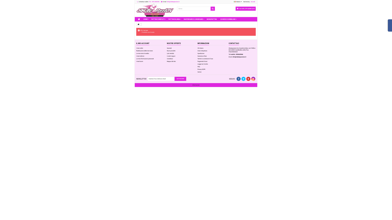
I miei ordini (139, 48)
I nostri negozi (171, 56)
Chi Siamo (200, 48)
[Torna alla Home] (138, 24)
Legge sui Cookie (203, 64)
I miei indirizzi (140, 56)
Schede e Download (228, 19)
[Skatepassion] (155, 10)
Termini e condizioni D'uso (205, 58)
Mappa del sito (171, 61)
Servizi (199, 72)
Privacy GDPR (201, 69)
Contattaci (170, 58)
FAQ (199, 66)
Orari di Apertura (202, 51)
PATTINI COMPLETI (158, 19)
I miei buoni (139, 61)
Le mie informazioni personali (145, 58)
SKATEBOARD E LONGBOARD (193, 19)
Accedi (253, 1)
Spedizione (201, 53)
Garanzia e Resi (202, 56)
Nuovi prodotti (171, 51)
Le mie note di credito (142, 53)
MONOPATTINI (212, 19)
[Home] (139, 19)
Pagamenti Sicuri (202, 61)
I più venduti (170, 53)
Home (145, 19)
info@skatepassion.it (239, 57)
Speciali (169, 48)
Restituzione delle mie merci (144, 51)
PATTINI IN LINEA (174, 19)
